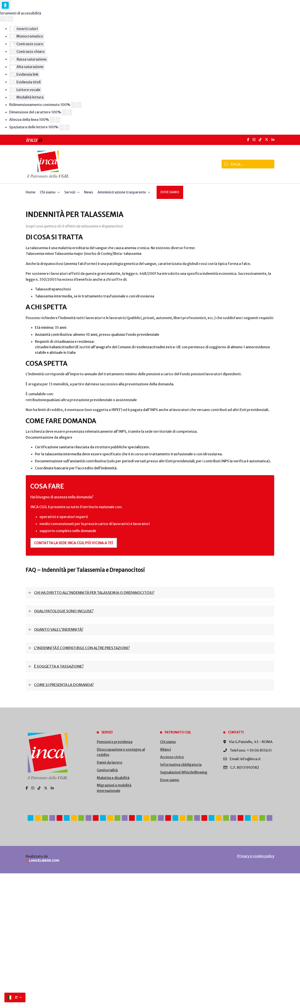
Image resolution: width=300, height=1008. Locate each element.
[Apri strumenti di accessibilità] (5, 5)
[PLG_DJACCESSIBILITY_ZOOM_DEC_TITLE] (73, 105)
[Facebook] (248, 140)
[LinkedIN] (272, 140)
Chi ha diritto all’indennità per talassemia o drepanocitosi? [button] (94, 592)
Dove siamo (170, 192)
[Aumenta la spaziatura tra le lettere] (67, 127)
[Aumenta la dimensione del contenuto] (79, 105)
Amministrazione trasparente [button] (122, 192)
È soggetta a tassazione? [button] (59, 666)
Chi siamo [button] (48, 192)
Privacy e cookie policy (255, 856)
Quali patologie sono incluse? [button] (64, 611)
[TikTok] (260, 140)
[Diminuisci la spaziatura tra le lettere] (61, 127)
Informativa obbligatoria (181, 764)
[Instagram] (254, 140)
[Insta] (32, 788)
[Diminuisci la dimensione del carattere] (64, 112)
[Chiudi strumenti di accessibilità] (10, 19)
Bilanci (165, 749)
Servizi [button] (69, 192)
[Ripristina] (3, 19)
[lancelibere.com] (84, 860)
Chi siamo (168, 742)
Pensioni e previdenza (114, 742)
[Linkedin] (52, 788)
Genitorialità (107, 770)
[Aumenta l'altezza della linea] (57, 120)
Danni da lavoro (109, 762)
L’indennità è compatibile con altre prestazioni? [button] (82, 648)
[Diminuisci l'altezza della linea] (52, 120)
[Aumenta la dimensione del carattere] (69, 112)
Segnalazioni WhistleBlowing (183, 772)
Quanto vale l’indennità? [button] (58, 629)
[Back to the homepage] (48, 164)
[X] (266, 140)
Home (30, 192)
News (88, 192)
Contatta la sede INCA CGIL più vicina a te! (73, 543)
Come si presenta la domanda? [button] (64, 685)
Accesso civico (172, 757)
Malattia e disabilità (113, 778)
